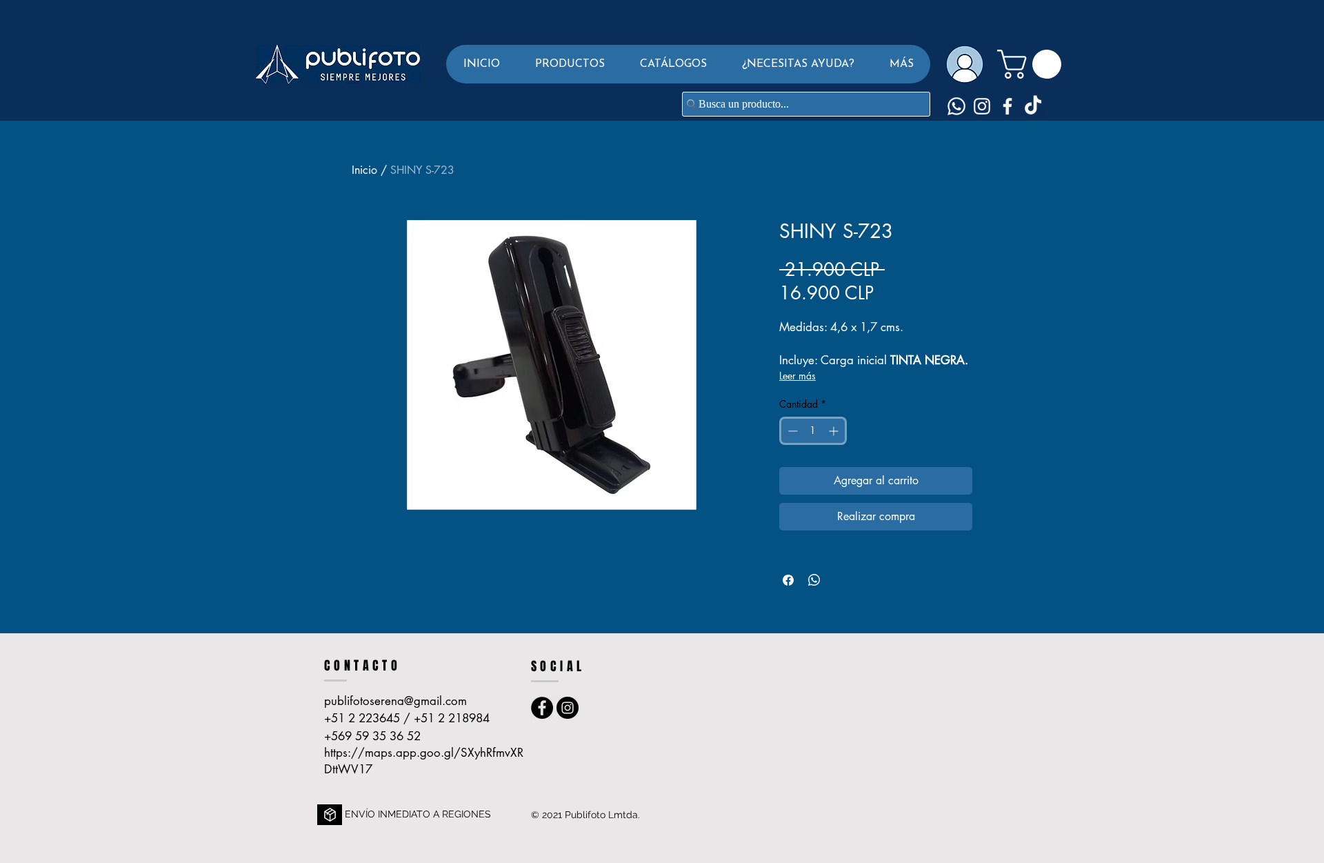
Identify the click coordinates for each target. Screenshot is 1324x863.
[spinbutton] (813, 431)
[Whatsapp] (956, 106)
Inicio (364, 170)
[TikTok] (1033, 106)
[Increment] (834, 431)
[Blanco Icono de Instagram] (982, 106)
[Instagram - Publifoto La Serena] (567, 708)
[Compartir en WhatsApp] (814, 580)
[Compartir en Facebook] (788, 580)
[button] (569, 64)
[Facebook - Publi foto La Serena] (542, 708)
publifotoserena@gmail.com (395, 700)
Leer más (797, 375)
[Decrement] (791, 431)
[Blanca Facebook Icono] (1007, 106)
